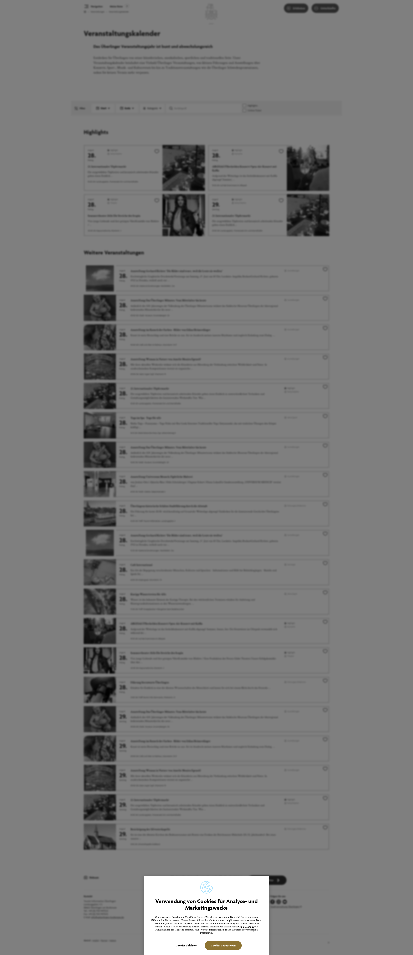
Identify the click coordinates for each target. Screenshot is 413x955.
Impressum (247, 929)
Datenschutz (206, 933)
